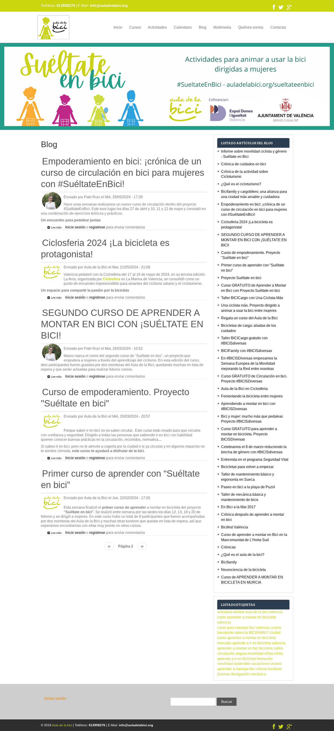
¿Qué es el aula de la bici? (242, 555)
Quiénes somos (250, 27)
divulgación (240, 674)
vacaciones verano (266, 664)
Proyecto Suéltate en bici (241, 278)
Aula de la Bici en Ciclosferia (244, 389)
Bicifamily (229, 562)
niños (278, 653)
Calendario (183, 27)
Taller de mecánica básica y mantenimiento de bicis (243, 497)
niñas (268, 653)
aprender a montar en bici (237, 648)
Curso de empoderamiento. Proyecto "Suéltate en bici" (250, 255)
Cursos (135, 27)
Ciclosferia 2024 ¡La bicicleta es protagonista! (247, 224)
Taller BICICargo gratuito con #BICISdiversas (244, 340)
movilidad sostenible (233, 664)
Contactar (278, 27)
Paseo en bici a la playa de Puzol (248, 487)
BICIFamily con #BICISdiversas (246, 351)
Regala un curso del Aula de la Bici (249, 318)
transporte (225, 632)
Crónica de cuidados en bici (243, 164)
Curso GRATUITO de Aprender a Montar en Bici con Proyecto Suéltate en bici (253, 287)
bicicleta (266, 648)
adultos (238, 612)
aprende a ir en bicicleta (236, 659)
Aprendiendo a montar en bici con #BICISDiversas (248, 406)
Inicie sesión (75, 227)
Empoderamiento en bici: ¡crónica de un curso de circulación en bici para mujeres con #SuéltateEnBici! (254, 209)
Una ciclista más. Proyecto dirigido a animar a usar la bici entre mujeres (250, 307)
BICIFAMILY (259, 632)
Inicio (118, 27)
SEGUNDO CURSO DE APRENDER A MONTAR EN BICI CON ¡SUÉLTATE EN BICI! (254, 240)
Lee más (56, 227)
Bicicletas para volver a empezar (247, 467)
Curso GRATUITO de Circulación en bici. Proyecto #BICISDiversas (254, 378)
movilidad (255, 653)
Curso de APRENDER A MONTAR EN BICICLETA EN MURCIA (252, 579)
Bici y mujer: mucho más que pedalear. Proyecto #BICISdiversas (252, 419)
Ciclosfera (111, 279)
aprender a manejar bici (236, 669)
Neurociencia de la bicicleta (243, 570)
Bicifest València (234, 527)
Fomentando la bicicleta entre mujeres (252, 396)
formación (265, 659)
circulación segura (232, 653)
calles (278, 648)
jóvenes (223, 674)
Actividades (157, 27)
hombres (275, 669)
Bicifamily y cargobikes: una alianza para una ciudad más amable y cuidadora (254, 194)
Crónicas (228, 547)
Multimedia (222, 27)
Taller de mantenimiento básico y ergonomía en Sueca (247, 476)
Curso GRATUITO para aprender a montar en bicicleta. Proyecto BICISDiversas (249, 434)
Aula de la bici (62, 725)
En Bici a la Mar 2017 (238, 507)
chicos (261, 669)
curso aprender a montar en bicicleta (246, 638)
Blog (202, 27)
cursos (275, 627)
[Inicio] (53, 27)
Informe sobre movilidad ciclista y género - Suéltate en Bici (254, 154)
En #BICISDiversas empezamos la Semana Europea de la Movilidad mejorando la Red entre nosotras (249, 363)
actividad (224, 612)
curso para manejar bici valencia (243, 627)
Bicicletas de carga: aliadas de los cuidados (248, 328)
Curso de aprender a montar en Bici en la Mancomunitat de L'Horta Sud (254, 537)
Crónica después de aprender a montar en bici (252, 517)
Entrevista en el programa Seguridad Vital (254, 459)
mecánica (258, 674)
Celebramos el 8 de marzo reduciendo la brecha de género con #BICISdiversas (254, 449)
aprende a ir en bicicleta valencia (258, 643)
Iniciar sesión (55, 698)
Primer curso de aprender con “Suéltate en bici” (252, 267)
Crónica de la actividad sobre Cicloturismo (244, 174)
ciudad (274, 632)
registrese (97, 227)
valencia (241, 632)
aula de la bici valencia (263, 612)
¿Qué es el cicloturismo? (241, 184)
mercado (224, 643)
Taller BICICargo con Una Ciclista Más (252, 298)
